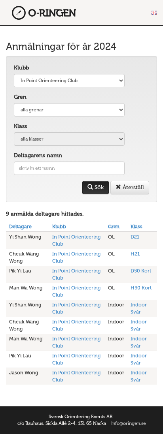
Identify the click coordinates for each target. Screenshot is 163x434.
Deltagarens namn (38, 155)
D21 (135, 237)
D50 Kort (141, 271)
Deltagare (20, 226)
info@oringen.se (128, 423)
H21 (135, 254)
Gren (20, 97)
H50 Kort (141, 288)
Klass (20, 126)
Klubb (21, 67)
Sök (98, 187)
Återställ (132, 187)
